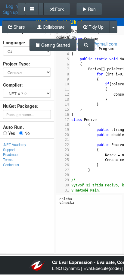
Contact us (11, 164)
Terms (8, 159)
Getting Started (55, 45)
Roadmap (10, 154)
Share (18, 27)
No (26, 133)
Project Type (16, 64)
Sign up (10, 12)
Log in (12, 6)
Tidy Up (96, 27)
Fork (59, 9)
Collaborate (53, 27)
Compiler (12, 85)
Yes (11, 133)
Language (13, 43)
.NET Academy (14, 144)
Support (9, 149)
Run (91, 9)
